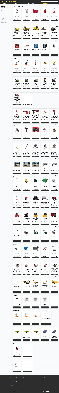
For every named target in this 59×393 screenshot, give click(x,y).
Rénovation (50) (15, 142)
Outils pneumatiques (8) (16, 210)
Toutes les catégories (3, 6)
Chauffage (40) (15, 176)
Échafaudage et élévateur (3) (16, 310)
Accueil (43, 378)
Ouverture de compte (31, 3)
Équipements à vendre (45, 3)
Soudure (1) (14, 343)
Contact (43, 379)
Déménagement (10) (15, 327)
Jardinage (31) (14, 227)
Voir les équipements (3, 3)
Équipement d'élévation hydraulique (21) (18, 6)
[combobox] (49, 1)
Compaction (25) (15, 58)
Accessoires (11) (15, 244)
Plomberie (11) (15, 125)
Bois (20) (14, 277)
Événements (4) (15, 295)
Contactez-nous (17, 3)
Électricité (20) (15, 194)
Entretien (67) (14, 41)
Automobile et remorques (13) (17, 159)
